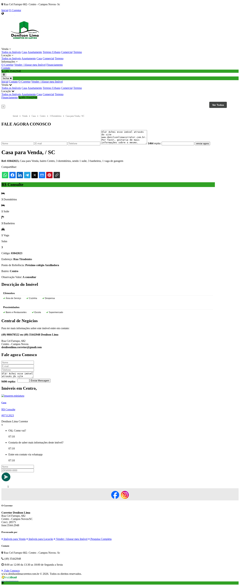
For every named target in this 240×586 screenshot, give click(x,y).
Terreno (77, 52)
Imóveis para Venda (14, 538)
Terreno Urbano (51, 52)
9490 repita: (8, 381)
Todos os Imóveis (11, 52)
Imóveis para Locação (40, 538)
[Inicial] (26, 45)
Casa (24, 52)
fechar (6, 78)
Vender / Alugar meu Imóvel (30, 64)
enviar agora (202, 143)
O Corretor (15, 10)
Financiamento (54, 64)
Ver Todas (218, 105)
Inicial (4, 10)
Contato (5, 67)
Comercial (67, 52)
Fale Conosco (11, 570)
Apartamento (35, 52)
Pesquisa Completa (101, 538)
